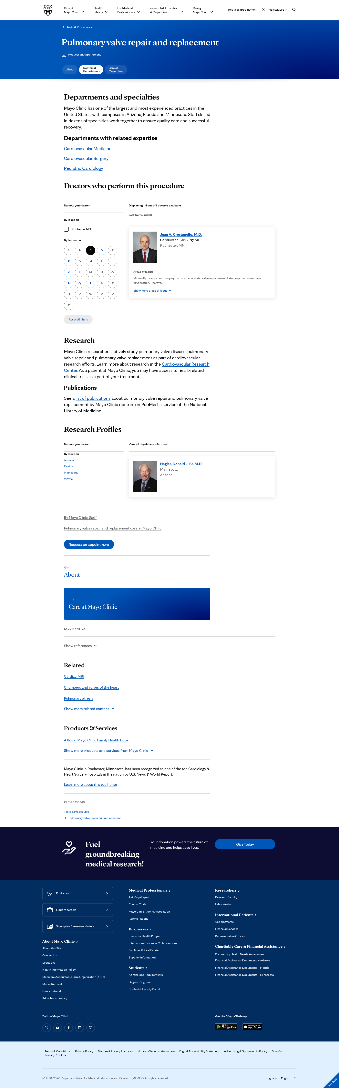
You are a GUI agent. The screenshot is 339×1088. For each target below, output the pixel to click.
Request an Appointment (84, 54)
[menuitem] (70, 69)
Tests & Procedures (79, 27)
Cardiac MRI (74, 676)
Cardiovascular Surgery (86, 158)
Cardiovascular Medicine (87, 148)
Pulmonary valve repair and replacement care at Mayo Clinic (112, 528)
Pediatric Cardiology (83, 168)
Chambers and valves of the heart (91, 687)
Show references (78, 645)
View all (69, 479)
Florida (68, 466)
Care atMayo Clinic (116, 69)
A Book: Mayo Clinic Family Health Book (96, 740)
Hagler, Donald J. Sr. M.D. (181, 463)
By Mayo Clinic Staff (80, 517)
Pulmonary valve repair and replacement (140, 42)
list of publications (93, 398)
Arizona (69, 460)
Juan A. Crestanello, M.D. (181, 234)
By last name (72, 240)
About (70, 69)
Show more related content (86, 708)
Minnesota (71, 472)
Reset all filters (78, 319)
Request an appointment (89, 544)
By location (71, 220)
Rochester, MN (81, 229)
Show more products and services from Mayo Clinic (106, 750)
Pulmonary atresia (78, 698)
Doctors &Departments (91, 69)
